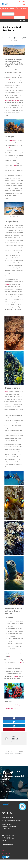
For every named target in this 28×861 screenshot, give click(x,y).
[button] (21, 20)
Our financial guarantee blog (12, 705)
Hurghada (12, 140)
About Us (3, 850)
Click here (19, 662)
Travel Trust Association (10, 708)
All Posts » (13, 741)
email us (16, 676)
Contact (3, 852)
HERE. (11, 656)
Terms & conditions (5, 853)
